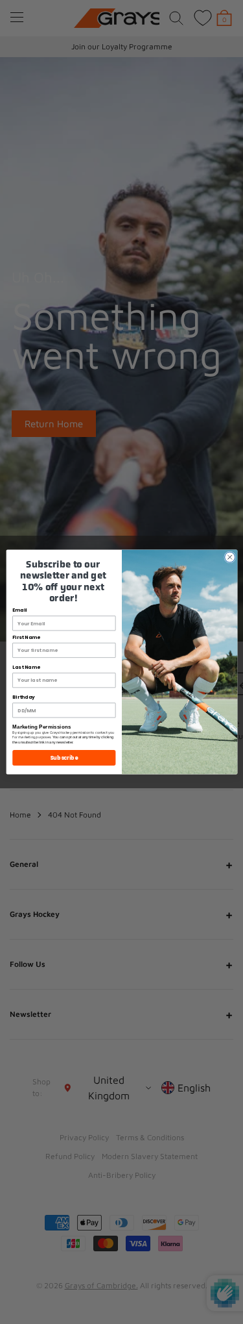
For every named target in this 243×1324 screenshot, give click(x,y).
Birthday (23, 697)
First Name (26, 637)
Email (19, 610)
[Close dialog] (229, 557)
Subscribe (64, 757)
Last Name (26, 667)
